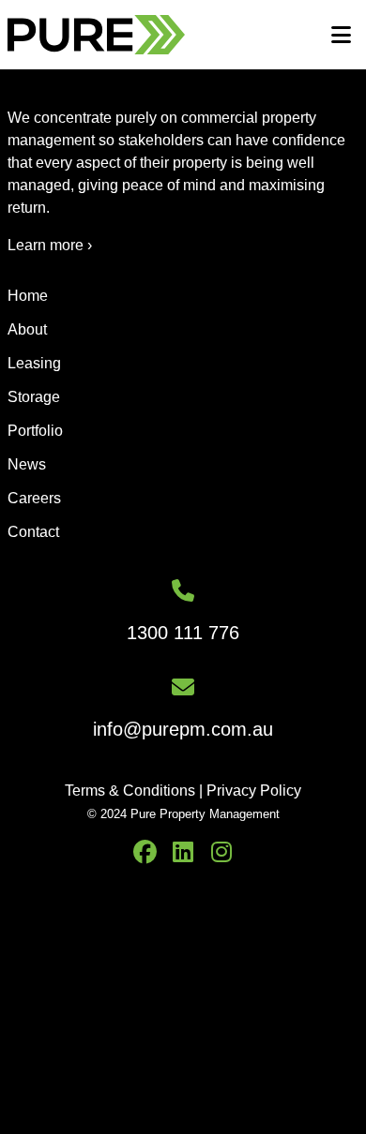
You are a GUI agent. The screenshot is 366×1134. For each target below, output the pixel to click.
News (27, 464)
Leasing (34, 363)
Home (28, 296)
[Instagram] (222, 852)
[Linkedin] (183, 852)
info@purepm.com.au (183, 729)
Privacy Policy (253, 790)
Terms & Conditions (130, 790)
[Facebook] (145, 852)
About (27, 329)
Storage (34, 397)
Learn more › (50, 245)
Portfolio (35, 431)
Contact (33, 532)
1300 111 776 (183, 632)
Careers (34, 498)
